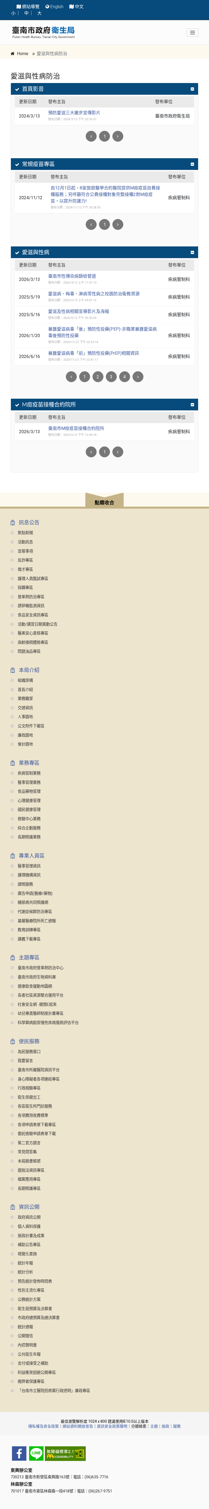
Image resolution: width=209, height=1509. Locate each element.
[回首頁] (43, 32)
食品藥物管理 (29, 791)
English (56, 6)
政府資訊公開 (29, 1217)
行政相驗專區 (29, 1088)
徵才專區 (25, 569)
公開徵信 (25, 1336)
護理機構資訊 (29, 875)
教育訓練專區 (29, 930)
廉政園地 (25, 735)
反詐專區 (25, 560)
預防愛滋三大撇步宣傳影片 (74, 112)
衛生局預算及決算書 (34, 1309)
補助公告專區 (29, 1244)
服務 (177, 1426)
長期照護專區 (29, 1188)
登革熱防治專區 (30, 597)
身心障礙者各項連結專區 (38, 1079)
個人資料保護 (29, 1226)
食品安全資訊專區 (32, 615)
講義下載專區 (29, 939)
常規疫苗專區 (38, 164)
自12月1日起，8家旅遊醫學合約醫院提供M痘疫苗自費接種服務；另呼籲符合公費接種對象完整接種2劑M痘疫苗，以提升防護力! (105, 194)
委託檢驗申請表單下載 (36, 1133)
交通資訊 (25, 708)
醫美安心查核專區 (32, 633)
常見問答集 (27, 1152)
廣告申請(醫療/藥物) (35, 893)
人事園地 (25, 717)
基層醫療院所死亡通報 (36, 921)
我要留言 (25, 1060)
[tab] (104, 89)
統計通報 (25, 1327)
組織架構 (25, 680)
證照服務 (25, 884)
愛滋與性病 (35, 252)
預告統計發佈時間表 (34, 1281)
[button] (104, 501)
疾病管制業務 (29, 773)
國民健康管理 (29, 809)
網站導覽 (30, 6)
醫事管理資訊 (29, 866)
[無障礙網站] (104, 1453)
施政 (165, 1426)
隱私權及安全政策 (43, 1426)
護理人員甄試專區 (32, 578)
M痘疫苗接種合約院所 (49, 404)
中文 (79, 6)
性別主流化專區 (30, 1290)
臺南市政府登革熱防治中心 (40, 968)
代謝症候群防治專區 (34, 911)
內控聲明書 (27, 1345)
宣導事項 (25, 551)
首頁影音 (33, 89)
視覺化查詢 (27, 1254)
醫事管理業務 (29, 782)
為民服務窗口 (29, 1052)
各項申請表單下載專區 (36, 1125)
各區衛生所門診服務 (34, 1106)
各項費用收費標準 (32, 1115)
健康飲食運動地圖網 (34, 986)
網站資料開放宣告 (78, 1426)
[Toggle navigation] (192, 32)
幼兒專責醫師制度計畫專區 (40, 1013)
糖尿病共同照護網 (32, 902)
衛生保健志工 (29, 1097)
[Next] (117, 136)
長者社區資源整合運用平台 (40, 995)
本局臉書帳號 (29, 1161)
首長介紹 (25, 689)
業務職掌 (25, 698)
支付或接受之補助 (32, 1363)
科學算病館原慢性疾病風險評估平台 (48, 1022)
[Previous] (91, 451)
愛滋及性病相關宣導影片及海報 (78, 311)
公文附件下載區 (30, 726)
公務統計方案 (29, 1299)
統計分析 (25, 1272)
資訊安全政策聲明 (112, 1426)
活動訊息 (25, 542)
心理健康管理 (29, 800)
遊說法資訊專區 (30, 1170)
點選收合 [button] (104, 502)
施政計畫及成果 (30, 1236)
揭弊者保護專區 (30, 1381)
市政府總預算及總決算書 (38, 1317)
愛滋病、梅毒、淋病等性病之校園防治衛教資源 (94, 293)
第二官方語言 (29, 1143)
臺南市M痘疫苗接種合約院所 (76, 428)
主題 (154, 1426)
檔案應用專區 (29, 1179)
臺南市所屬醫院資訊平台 (38, 1070)
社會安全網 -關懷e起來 (37, 1004)
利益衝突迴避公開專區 (36, 1372)
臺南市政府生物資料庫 (36, 977)
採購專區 (25, 587)
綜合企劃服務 (29, 828)
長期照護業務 (29, 837)
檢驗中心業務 (29, 819)
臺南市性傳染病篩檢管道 (72, 276)
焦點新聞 (25, 533)
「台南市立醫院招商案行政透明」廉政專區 (53, 1390)
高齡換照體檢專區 (32, 642)
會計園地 (25, 744)
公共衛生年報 (29, 1354)
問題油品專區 (29, 651)
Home (22, 53)
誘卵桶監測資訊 (30, 606)
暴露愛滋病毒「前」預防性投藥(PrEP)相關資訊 (93, 353)
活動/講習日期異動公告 (37, 624)
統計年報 (25, 1263)
